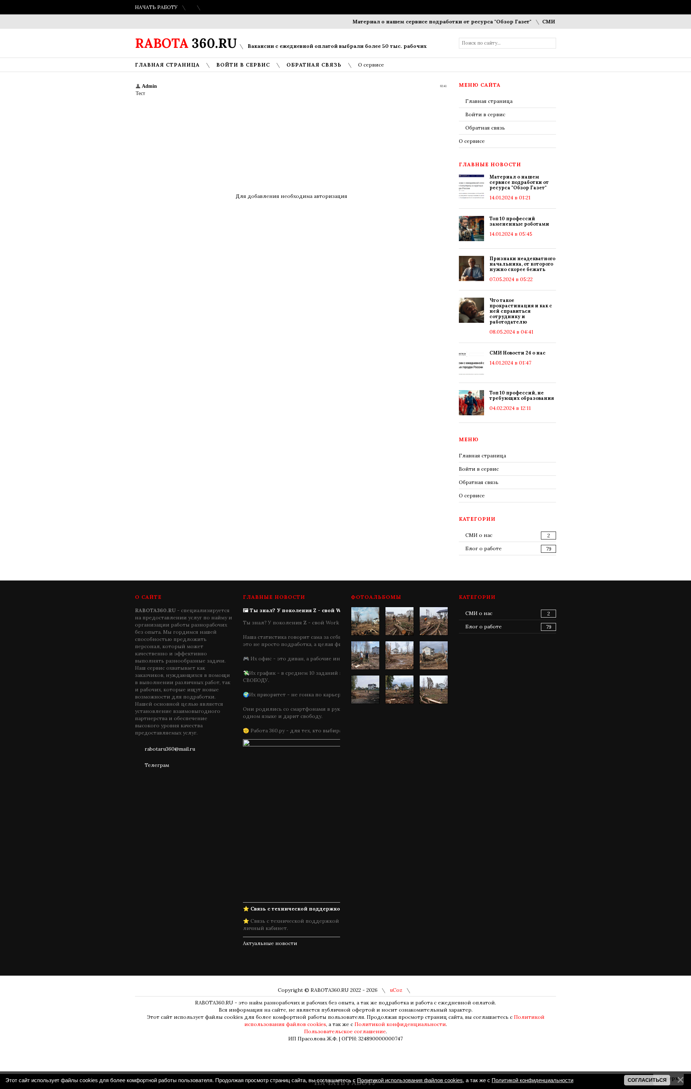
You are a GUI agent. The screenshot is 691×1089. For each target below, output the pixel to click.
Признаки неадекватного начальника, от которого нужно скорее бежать (522, 264)
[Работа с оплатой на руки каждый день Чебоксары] (399, 655)
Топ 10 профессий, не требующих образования (521, 395)
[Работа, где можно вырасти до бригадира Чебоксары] (399, 621)
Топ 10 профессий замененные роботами (519, 221)
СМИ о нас (478, 535)
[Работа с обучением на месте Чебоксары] (433, 655)
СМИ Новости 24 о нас (517, 353)
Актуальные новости (270, 943)
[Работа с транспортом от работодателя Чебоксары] (433, 621)
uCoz (396, 990)
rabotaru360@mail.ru (170, 749)
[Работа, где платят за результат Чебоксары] (365, 621)
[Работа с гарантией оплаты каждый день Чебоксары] (433, 689)
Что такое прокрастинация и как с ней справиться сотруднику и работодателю (520, 311)
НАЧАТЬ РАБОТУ (156, 7)
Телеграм (157, 765)
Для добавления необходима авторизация (291, 196)
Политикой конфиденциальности (400, 1024)
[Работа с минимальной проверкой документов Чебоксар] (365, 689)
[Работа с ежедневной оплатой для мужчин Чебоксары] (399, 689)
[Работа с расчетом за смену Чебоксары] (365, 655)
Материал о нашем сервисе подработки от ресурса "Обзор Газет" (426, 21)
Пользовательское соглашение (345, 1031)
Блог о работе (483, 548)
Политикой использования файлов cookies (410, 1080)
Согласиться (647, 1080)
